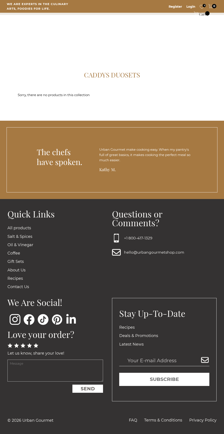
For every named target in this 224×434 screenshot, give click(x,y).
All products (19, 228)
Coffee (13, 253)
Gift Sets (15, 261)
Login (190, 7)
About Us (16, 270)
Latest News (131, 344)
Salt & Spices (19, 236)
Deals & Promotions (138, 335)
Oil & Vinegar (20, 244)
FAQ (133, 420)
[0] (202, 7)
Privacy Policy (203, 420)
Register (175, 7)
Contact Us (18, 286)
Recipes (15, 278)
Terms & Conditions (163, 420)
